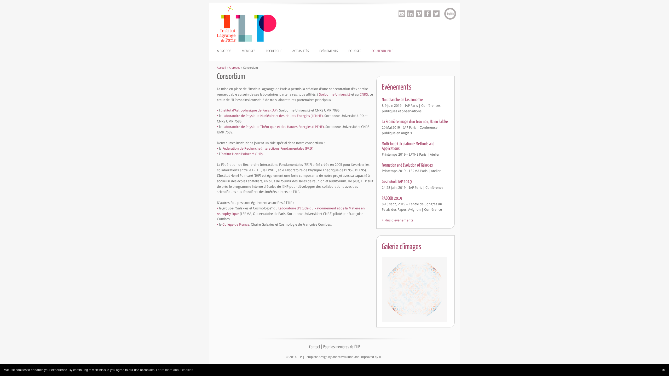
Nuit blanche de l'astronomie (402, 99)
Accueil (221, 67)
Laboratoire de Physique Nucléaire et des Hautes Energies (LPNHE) (272, 116)
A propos (224, 51)
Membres (248, 51)
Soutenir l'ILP (382, 51)
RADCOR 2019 (392, 198)
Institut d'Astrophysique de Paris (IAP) (249, 110)
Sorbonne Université (334, 94)
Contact (314, 346)
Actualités (300, 51)
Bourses (354, 51)
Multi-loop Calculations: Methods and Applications (408, 146)
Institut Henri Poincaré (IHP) (242, 154)
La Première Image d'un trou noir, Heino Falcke (415, 121)
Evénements (328, 51)
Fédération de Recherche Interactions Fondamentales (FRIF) (267, 148)
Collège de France (235, 224)
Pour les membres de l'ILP (341, 346)
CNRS (364, 94)
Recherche (274, 51)
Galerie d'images (401, 246)
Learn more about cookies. (175, 370)
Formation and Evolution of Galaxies (407, 165)
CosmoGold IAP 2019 (397, 181)
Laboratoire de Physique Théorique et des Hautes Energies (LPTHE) (273, 127)
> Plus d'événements (397, 220)
